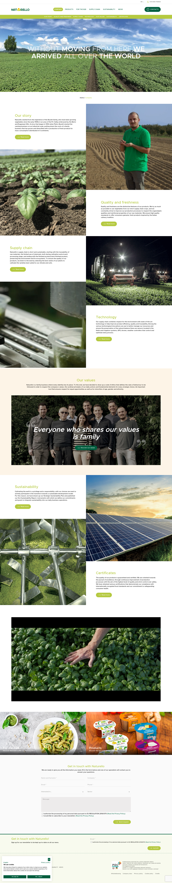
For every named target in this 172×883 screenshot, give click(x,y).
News (120, 9)
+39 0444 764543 (155, 1)
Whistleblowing (116, 873)
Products (69, 9)
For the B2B (81, 9)
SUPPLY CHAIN (78, 16)
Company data (127, 873)
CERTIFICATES (123, 16)
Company (58, 9)
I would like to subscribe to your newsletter (68, 816)
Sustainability (109, 9)
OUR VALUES (100, 16)
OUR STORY (48, 16)
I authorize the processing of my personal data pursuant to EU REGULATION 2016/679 (84, 813)
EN (141, 1)
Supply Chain (94, 9)
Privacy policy (138, 873)
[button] (5, 862)
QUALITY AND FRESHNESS (62, 16)
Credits (157, 873)
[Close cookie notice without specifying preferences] (49, 859)
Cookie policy (149, 873)
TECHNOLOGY (89, 16)
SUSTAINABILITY (112, 16)
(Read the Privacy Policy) (116, 813)
